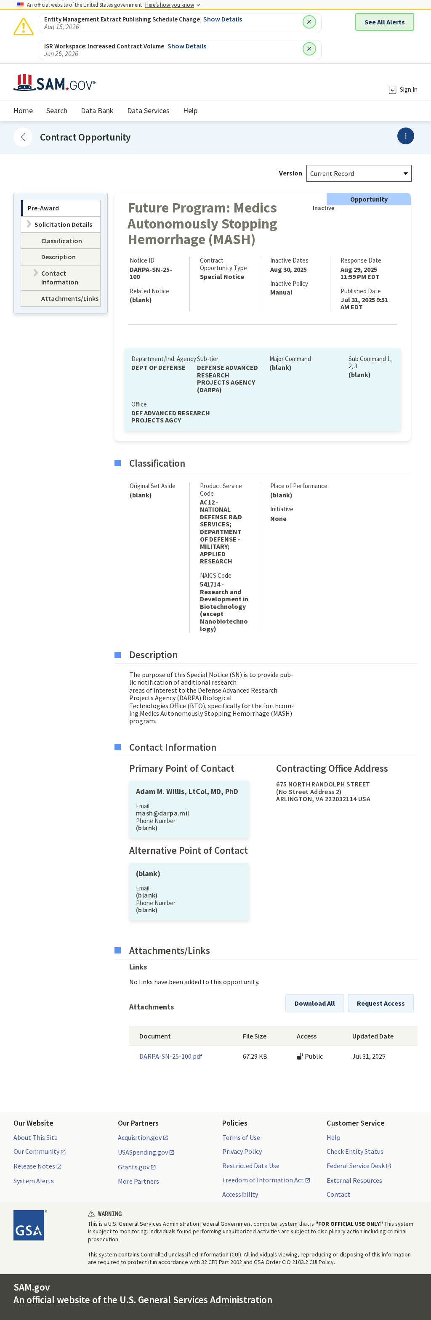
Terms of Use (241, 1137)
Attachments (151, 1007)
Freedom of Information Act (263, 1180)
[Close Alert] (309, 22)
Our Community (36, 1151)
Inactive (322, 208)
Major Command (290, 358)
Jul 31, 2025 (369, 1056)
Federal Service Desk (356, 1166)
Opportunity (369, 199)
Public (313, 1056)
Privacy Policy (242, 1151)
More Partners (138, 1181)
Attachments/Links (169, 950)
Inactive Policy (289, 283)
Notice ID (142, 260)
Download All (315, 1003)
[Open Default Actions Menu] (405, 135)
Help (334, 1137)
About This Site (35, 1137)
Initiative (281, 509)
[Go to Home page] (54, 86)
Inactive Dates (289, 260)
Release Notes (34, 1166)
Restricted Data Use (250, 1165)
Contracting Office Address (332, 768)
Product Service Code (221, 489)
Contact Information (172, 747)
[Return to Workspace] (22, 136)
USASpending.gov (143, 1152)
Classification (157, 463)
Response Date (361, 260)
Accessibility (240, 1194)
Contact (338, 1194)
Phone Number (156, 820)
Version (290, 173)
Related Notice (149, 291)
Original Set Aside (153, 485)
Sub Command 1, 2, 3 (370, 362)
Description (153, 654)
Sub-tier (207, 358)
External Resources (354, 1180)
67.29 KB (255, 1056)
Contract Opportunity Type (223, 264)
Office (139, 404)
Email (142, 806)
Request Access (381, 1003)
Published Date (361, 291)
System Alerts (33, 1181)
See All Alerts (384, 22)
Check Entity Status (355, 1151)
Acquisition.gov (140, 1138)
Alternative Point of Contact (188, 850)
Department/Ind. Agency (163, 358)
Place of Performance (298, 485)
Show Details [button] (222, 19)
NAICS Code (215, 575)
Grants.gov (133, 1167)
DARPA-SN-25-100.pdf (170, 1056)
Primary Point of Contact (181, 768)
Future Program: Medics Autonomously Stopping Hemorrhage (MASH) (202, 223)
